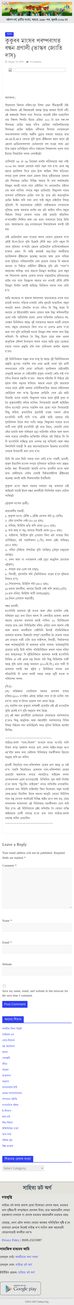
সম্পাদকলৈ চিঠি (9, 1087)
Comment (9, 866)
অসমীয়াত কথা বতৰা (27, 1257)
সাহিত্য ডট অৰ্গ (24, 1265)
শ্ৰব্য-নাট (6, 1117)
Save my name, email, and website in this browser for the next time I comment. (35, 993)
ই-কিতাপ (6, 1111)
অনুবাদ (5, 1082)
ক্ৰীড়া (4, 1064)
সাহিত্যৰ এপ (8, 1035)
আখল (9, 34)
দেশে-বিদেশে (8, 1040)
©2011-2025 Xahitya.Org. (37, 1301)
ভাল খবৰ (6, 1134)
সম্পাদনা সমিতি (9, 1099)
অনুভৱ (5, 1070)
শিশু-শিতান (7, 1123)
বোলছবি (6, 1058)
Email (7, 942)
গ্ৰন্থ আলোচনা (8, 1046)
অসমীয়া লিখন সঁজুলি (12, 1029)
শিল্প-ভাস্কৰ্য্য (7, 1146)
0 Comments (35, 61)
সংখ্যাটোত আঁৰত (10, 1105)
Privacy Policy (11, 1240)
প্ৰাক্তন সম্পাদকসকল (12, 1093)
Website (7, 964)
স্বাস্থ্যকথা (6, 1076)
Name (7, 921)
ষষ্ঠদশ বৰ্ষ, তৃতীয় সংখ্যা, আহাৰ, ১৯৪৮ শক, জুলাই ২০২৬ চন (37, 20)
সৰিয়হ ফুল (7, 1140)
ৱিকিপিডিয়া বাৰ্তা (10, 1129)
